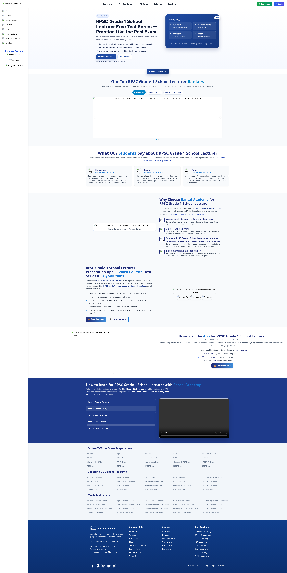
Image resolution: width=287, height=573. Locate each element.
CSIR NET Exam (93, 454)
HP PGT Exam (92, 458)
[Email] (114, 566)
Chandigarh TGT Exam (181, 462)
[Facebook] (92, 566)
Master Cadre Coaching (153, 485)
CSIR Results (139, 92)
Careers (132, 535)
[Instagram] (98, 566)
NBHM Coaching (202, 556)
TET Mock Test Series (95, 513)
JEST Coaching (201, 552)
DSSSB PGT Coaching (181, 481)
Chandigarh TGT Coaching (183, 485)
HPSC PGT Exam (208, 458)
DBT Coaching (201, 545)
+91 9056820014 (100, 549)
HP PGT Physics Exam (124, 458)
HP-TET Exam (149, 466)
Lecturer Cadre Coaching (154, 481)
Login (280, 4)
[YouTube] (103, 566)
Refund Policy (135, 552)
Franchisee (133, 538)
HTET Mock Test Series (124, 513)
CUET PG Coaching (152, 477)
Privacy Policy (135, 549)
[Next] (220, 117)
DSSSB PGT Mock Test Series (183, 505)
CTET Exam (206, 466)
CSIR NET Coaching (94, 477)
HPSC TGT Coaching (209, 485)
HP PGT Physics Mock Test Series (128, 505)
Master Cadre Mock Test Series (156, 509)
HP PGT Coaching (93, 481)
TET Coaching (92, 489)
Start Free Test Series (106, 57)
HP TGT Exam (121, 462)
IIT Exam (165, 535)
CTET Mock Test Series (210, 513)
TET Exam (90, 466)
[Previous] (95, 117)
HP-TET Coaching (151, 489)
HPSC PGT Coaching (209, 481)
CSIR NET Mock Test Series (97, 500)
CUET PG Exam (150, 454)
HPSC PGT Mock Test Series (212, 505)
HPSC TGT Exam (208, 462)
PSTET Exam (177, 466)
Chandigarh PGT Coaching (97, 485)
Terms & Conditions (137, 545)
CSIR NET (166, 531)
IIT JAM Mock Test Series (125, 500)
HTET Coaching (121, 489)
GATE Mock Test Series (181, 500)
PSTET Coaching (179, 489)
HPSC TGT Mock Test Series (212, 509)
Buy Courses (266, 4)
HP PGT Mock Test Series (96, 505)
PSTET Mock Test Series (182, 513)
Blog (131, 542)
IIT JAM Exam (121, 454)
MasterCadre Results (173, 92)
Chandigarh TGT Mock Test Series (186, 509)
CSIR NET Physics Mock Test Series (215, 500)
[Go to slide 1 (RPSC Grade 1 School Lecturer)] (156, 139)
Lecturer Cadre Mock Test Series (157, 505)
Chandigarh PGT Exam (95, 462)
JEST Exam (166, 549)
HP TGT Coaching (122, 485)
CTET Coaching (207, 489)
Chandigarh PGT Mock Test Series (99, 509)
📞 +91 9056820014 (118, 319)
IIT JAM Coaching (122, 477)
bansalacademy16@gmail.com (106, 552)
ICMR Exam (167, 545)
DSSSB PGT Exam (179, 458)
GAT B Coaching (201, 538)
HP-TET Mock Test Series (154, 513)
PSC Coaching (201, 542)
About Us (133, 531)
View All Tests (125, 57)
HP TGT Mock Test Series (125, 509)
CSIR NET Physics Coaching (212, 477)
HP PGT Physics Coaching (125, 481)
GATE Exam (177, 454)
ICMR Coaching (201, 549)
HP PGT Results (154, 92)
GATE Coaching (179, 477)
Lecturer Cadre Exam (152, 458)
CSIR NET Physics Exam (210, 454)
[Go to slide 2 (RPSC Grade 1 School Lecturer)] (158, 139)
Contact (132, 556)
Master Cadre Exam (152, 462)
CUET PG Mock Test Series (154, 500)
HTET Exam (120, 466)
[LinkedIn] (109, 566)
